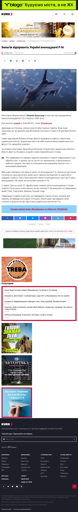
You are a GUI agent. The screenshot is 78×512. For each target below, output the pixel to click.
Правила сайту (7, 509)
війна (47, 224)
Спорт (24, 476)
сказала (16, 123)
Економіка (25, 454)
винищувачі (32, 224)
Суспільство (7, 53)
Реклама (5, 479)
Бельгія (41, 224)
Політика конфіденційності (22, 509)
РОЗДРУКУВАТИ (69, 53)
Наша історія (26, 482)
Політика (5, 454)
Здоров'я (25, 479)
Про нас (5, 476)
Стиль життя (65, 454)
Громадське (46, 123)
